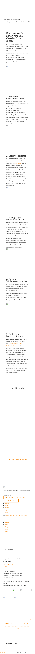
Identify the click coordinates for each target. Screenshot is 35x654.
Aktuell (21, 626)
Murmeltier (18, 163)
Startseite (2, 653)
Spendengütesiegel (8, 588)
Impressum (18, 624)
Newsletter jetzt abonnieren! (14, 499)
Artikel (7, 653)
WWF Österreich (9, 624)
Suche (17, 628)
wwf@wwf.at (7, 567)
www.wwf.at (6, 569)
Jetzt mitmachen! (17, 460)
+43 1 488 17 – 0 (8, 564)
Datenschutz (26, 624)
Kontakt (26, 626)
